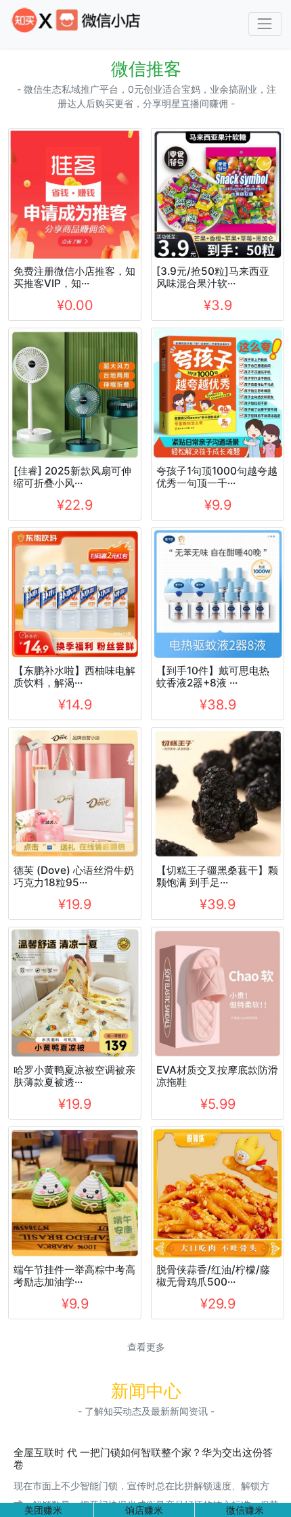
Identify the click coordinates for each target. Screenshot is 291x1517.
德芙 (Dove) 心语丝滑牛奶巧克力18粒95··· (74, 876)
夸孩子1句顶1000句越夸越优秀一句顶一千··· (216, 476)
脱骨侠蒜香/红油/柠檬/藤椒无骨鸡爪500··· (213, 1275)
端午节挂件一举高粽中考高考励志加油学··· (74, 1275)
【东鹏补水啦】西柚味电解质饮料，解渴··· (74, 676)
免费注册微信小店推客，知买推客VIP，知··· (74, 277)
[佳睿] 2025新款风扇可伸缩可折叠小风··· (72, 476)
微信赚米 (245, 1510)
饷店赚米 (144, 1510)
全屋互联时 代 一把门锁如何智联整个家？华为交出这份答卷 (143, 1458)
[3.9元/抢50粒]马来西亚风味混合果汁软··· (212, 277)
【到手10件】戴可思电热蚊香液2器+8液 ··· (212, 676)
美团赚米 (43, 1510)
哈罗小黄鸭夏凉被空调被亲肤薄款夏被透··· (74, 1076)
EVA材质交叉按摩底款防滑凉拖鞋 (217, 1076)
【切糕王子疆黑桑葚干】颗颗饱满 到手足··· (217, 876)
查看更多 (146, 1347)
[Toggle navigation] (265, 24)
